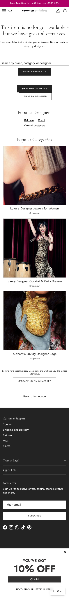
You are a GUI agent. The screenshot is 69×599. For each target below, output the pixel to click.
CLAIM (34, 579)
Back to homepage (34, 396)
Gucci (41, 120)
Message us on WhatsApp (34, 381)
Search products (34, 71)
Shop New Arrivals (34, 88)
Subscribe (34, 515)
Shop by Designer (35, 96)
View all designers (34, 125)
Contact (8, 424)
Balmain (29, 120)
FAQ (5, 440)
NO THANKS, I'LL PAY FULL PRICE (34, 589)
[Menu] (4, 11)
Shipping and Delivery (16, 429)
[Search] (12, 11)
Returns (7, 435)
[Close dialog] (65, 552)
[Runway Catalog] (34, 10)
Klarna (6, 446)
